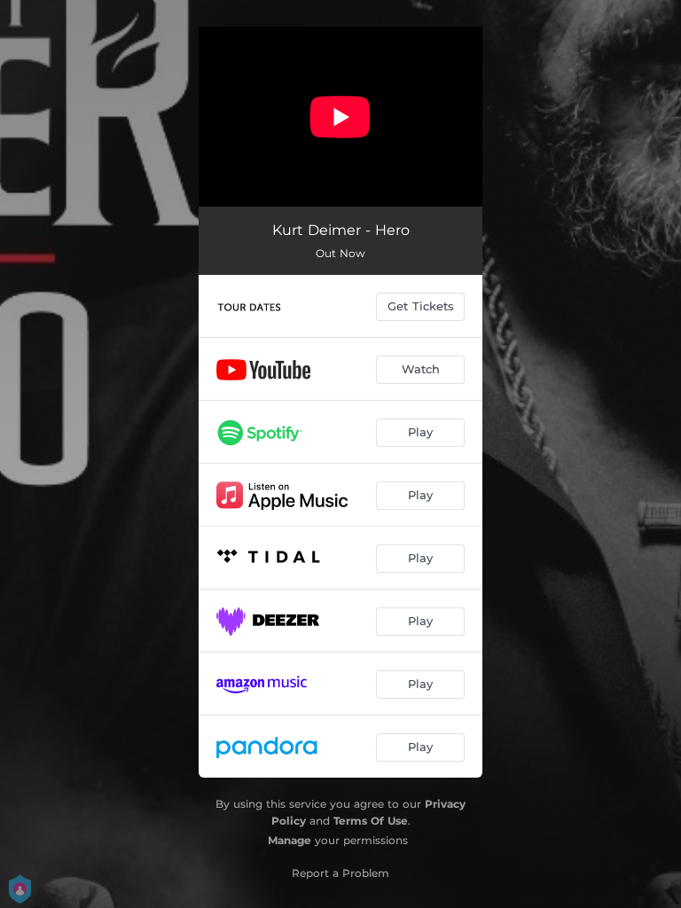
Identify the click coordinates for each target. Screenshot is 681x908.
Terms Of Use (370, 820)
